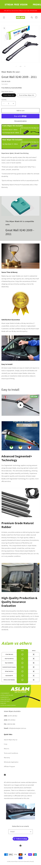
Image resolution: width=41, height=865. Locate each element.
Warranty (7, 757)
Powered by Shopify (29, 861)
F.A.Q (5, 744)
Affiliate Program (9, 766)
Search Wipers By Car (10, 740)
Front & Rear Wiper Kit (26, 95)
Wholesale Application (11, 762)
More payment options (20, 121)
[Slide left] (16, 66)
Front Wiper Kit (9, 95)
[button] (4, 17)
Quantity (3, 99)
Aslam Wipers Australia (17, 861)
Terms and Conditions (11, 753)
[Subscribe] (30, 831)
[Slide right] (25, 66)
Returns (6, 748)
